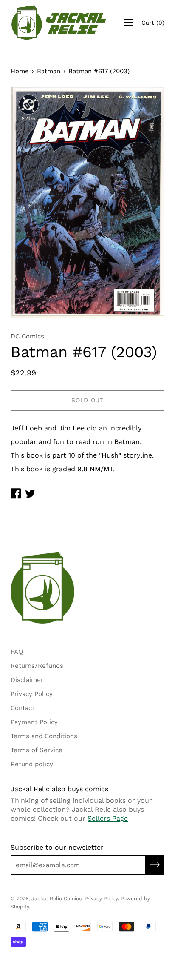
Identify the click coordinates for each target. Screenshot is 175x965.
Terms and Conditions (44, 736)
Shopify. (20, 907)
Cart (152, 22)
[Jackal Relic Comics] (59, 22)
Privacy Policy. (102, 899)
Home (20, 71)
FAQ (17, 652)
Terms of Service (36, 750)
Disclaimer (27, 680)
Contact (22, 708)
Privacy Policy (32, 694)
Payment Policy (34, 722)
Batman (48, 71)
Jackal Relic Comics (56, 899)
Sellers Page (108, 818)
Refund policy (32, 764)
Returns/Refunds (37, 666)
